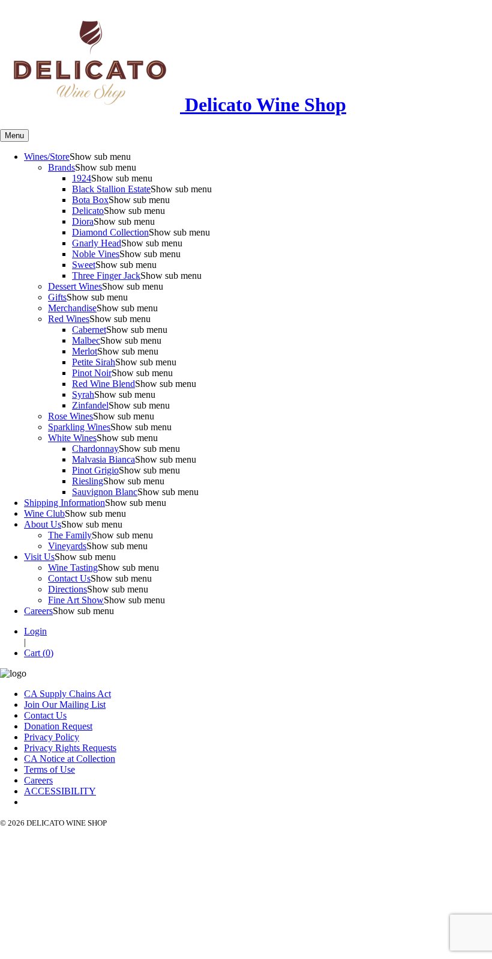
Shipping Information (64, 503)
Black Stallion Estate (111, 189)
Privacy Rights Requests (70, 748)
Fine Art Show (76, 600)
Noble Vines (95, 254)
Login (35, 631)
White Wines (72, 438)
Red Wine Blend (103, 384)
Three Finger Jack (106, 275)
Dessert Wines (75, 286)
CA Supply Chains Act (67, 694)
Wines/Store (47, 156)
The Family (70, 535)
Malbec (86, 340)
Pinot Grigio (95, 470)
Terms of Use (49, 769)
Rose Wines (70, 416)
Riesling (87, 481)
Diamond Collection (110, 232)
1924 (81, 178)
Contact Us (69, 578)
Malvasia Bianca (103, 459)
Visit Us (39, 557)
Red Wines (68, 319)
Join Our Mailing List (65, 704)
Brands (61, 167)
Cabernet (89, 329)
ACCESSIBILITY (60, 791)
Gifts (57, 297)
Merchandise (72, 308)
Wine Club (44, 513)
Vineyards (67, 546)
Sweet (83, 265)
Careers (38, 611)
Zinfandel (90, 405)
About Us (42, 524)
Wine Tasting (73, 567)
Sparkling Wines (79, 427)
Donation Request (58, 726)
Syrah (83, 394)
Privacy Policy (51, 737)
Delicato (88, 211)
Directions (67, 589)
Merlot (84, 351)
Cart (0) (38, 653)
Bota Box (90, 200)
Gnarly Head (96, 243)
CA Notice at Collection (69, 759)
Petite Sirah (93, 362)
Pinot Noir (92, 373)
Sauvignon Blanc (104, 492)
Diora (83, 221)
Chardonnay (95, 448)
